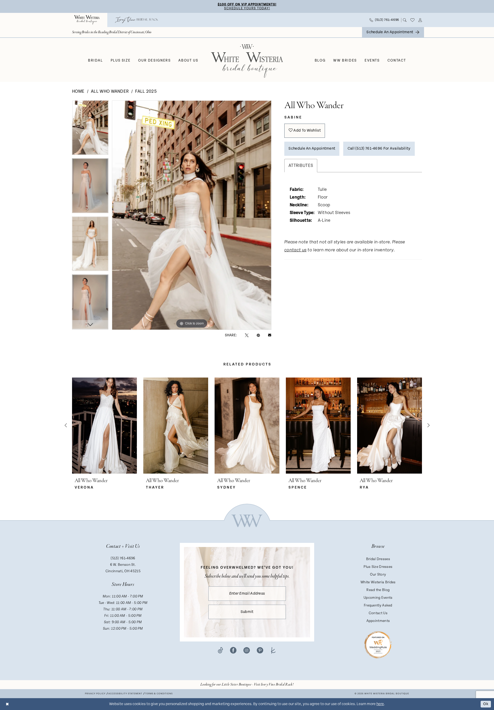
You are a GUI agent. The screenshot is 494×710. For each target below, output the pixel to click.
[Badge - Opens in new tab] (378, 644)
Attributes (300, 165)
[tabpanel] (90, 129)
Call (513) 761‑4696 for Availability (379, 148)
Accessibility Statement (125, 693)
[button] (420, 20)
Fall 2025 (146, 91)
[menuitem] (86, 20)
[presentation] (104, 426)
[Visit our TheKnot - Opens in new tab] (273, 650)
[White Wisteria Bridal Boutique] (86, 20)
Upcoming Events (378, 598)
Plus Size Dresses (378, 567)
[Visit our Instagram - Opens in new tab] (246, 650)
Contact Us (378, 613)
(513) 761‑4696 (123, 558)
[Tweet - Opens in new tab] (247, 335)
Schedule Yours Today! (247, 8)
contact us (295, 250)
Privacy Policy (95, 693)
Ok (485, 704)
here (380, 704)
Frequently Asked (378, 605)
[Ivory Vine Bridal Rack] (136, 19)
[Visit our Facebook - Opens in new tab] (233, 650)
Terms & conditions (159, 693)
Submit (247, 612)
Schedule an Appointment (311, 148)
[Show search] (405, 20)
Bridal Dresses (378, 559)
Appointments (378, 621)
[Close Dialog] (7, 703)
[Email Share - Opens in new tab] (269, 335)
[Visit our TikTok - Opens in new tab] (220, 650)
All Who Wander (110, 91)
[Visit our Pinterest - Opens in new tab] (260, 650)
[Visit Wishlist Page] (413, 20)
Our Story (378, 574)
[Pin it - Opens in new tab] (258, 335)
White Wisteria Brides (377, 582)
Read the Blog (378, 590)
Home (78, 91)
